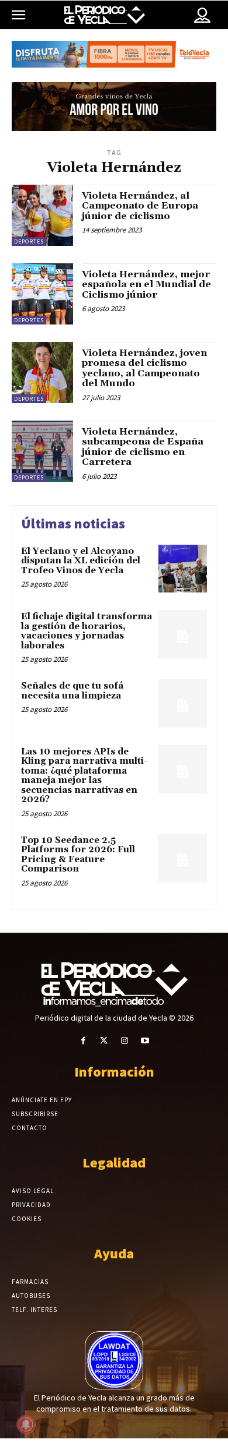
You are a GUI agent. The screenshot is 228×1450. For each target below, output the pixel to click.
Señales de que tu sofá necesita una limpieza (72, 690)
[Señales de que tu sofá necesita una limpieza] (182, 703)
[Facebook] (83, 1040)
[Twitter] (103, 1040)
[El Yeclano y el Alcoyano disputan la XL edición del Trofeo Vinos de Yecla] (182, 569)
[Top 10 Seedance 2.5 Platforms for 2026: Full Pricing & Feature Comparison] (182, 858)
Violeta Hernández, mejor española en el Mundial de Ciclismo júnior (146, 285)
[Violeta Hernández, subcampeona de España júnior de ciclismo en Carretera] (42, 451)
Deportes (29, 241)
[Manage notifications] (25, 1424)
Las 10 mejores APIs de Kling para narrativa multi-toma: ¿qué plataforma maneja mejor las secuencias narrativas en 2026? (84, 776)
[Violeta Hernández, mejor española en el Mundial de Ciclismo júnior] (42, 293)
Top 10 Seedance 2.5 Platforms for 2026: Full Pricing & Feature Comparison (78, 855)
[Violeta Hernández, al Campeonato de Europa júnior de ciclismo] (42, 215)
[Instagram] (124, 1040)
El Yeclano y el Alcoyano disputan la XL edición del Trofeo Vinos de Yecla (80, 561)
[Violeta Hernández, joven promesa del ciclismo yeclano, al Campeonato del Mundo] (42, 372)
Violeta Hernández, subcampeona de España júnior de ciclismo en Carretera (142, 447)
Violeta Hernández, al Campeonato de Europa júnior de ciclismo (140, 206)
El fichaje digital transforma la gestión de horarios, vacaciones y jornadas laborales (86, 631)
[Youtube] (144, 1040)
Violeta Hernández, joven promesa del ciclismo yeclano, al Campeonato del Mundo (144, 368)
